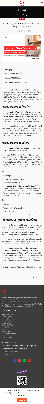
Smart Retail (6, 323)
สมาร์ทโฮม (5, 327)
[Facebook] (14, 360)
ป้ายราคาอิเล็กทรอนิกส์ (9, 333)
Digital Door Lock (7, 315)
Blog (25, 15)
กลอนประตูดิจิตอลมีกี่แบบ (13, 78)
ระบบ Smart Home (8, 321)
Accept (22, 400)
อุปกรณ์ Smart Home (8, 319)
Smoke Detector (7, 331)
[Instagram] (19, 360)
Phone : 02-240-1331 (11, 351)
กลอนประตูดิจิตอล (8, 317)
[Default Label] (24, 360)
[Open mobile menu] (2, 3)
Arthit (16, 31)
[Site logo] (22, 3)
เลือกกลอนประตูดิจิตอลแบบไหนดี (16, 82)
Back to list (22, 278)
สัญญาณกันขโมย (7, 325)
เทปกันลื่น (5, 329)
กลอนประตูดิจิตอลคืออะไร (13, 73)
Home (19, 15)
